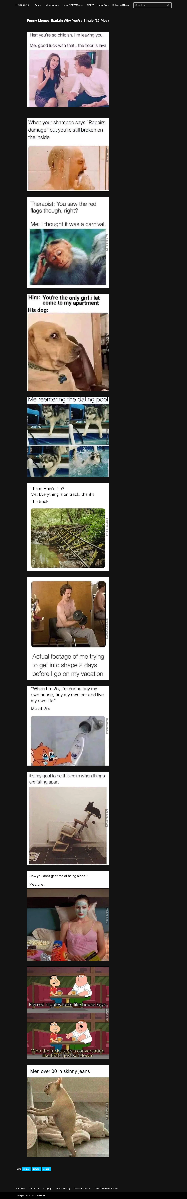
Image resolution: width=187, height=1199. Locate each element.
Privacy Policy (63, 1188)
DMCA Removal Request (107, 1188)
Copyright (48, 1188)
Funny (38, 5)
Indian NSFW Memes (72, 5)
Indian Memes (52, 5)
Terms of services (82, 1188)
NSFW (90, 5)
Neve (18, 1195)
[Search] (168, 5)
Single (46, 1169)
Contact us (34, 1188)
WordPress (39, 1195)
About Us (20, 1188)
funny (26, 1169)
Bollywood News (120, 5)
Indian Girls (103, 5)
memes (36, 1169)
